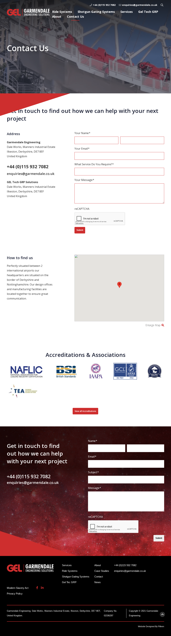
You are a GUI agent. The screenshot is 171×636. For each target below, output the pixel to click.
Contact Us (75, 17)
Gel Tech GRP (148, 12)
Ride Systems (62, 12)
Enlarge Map (153, 325)
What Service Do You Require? (94, 164)
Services (126, 12)
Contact (98, 576)
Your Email (82, 148)
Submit (79, 230)
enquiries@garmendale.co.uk (139, 5)
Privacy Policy (15, 593)
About (56, 17)
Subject (93, 472)
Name (92, 441)
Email (92, 456)
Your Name (82, 133)
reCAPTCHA (81, 209)
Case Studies (101, 570)
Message (94, 488)
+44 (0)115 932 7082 (104, 5)
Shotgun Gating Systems (96, 12)
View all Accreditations (85, 411)
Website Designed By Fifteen (151, 626)
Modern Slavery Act (17, 587)
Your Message (84, 180)
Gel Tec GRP (69, 582)
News (97, 582)
